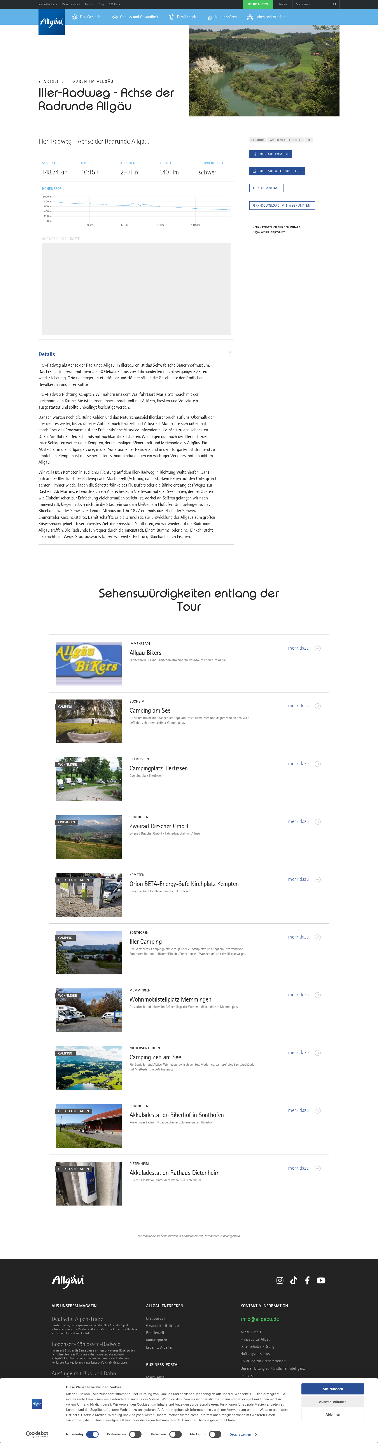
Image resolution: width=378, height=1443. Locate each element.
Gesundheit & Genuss (163, 1325)
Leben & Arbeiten (159, 1347)
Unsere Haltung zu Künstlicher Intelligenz (273, 1368)
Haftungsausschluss (256, 1354)
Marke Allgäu (156, 1377)
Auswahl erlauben (332, 1402)
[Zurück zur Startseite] (51, 22)
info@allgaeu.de (260, 1318)
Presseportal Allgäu (255, 1339)
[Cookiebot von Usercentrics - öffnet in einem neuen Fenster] (37, 1434)
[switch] (135, 1434)
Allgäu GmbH (251, 1332)
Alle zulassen (333, 1389)
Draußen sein (156, 1318)
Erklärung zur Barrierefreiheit (263, 1361)
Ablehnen (333, 1414)
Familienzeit (155, 1333)
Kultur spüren (156, 1340)
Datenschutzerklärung (257, 1346)
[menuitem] (86, 17)
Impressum (249, 1375)
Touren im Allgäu (92, 81)
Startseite (51, 81)
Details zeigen (240, 1434)
